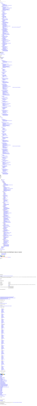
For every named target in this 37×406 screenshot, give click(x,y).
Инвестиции (4, 20)
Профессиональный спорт (5, 48)
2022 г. (1, 279)
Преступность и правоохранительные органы (7, 5)
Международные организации (3, 394)
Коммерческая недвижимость (5, 22)
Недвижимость (2, 21)
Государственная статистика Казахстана (4, 385)
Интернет (2, 6)
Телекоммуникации (5, 30)
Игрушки (3, 27)
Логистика (4, 42)
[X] (1, 374)
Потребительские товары (2, 379)
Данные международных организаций (4, 384)
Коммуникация (4, 10)
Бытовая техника (4, 33)
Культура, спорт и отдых (3, 46)
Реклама (3, 14)
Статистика (1, 2)
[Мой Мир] (4, 374)
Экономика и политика (3, 133)
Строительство (4, 23)
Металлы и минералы (5, 37)
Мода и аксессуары (4, 26)
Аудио (3, 12)
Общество (2, 3)
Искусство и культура (5, 47)
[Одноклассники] (3, 374)
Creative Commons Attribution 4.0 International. (17, 402)
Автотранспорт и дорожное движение (6, 40)
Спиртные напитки (4, 25)
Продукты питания (4, 24)
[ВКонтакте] (0, 374)
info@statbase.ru (1, 248)
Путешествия (4, 44)
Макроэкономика (4, 16)
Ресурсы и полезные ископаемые (4, 36)
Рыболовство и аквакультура (5, 39)
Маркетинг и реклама (2, 377)
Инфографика (1, 392)
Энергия (3, 35)
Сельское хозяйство (3, 38)
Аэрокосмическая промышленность (6, 34)
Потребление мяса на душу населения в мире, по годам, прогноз (6, 297)
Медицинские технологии (5, 50)
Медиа (2, 68)
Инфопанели (1, 387)
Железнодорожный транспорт (6, 41)
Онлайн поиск (4, 8)
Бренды (3, 15)
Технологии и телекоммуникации (4, 29)
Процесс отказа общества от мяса (3, 303)
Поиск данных (1, 386)
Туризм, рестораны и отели (4, 43)
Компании (1, 393)
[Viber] (2, 374)
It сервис (3, 32)
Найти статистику (2, 403)
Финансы (2, 136)
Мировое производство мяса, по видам (4, 298)
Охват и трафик (4, 7)
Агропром (1, 389)
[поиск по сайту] (0, 177)
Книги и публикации (5, 13)
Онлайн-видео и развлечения (5, 9)
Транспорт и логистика (3, 161)
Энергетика (1, 380)
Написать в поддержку (2, 249)
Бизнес (3, 17)
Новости (3, 11)
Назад (4, 186)
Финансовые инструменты (5, 19)
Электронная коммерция (5, 28)
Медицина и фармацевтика (4, 49)
